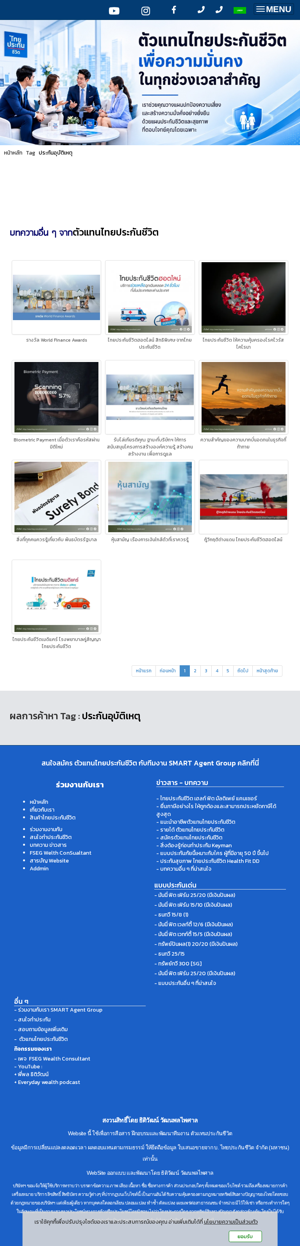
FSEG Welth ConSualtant (60, 853)
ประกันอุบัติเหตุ (55, 153)
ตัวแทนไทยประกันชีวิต (116, 232)
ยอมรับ (245, 1236)
